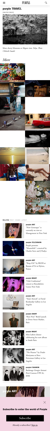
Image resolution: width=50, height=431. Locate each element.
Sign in (34, 425)
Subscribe (25, 418)
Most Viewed (15, 220)
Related (6, 220)
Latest (24, 220)
